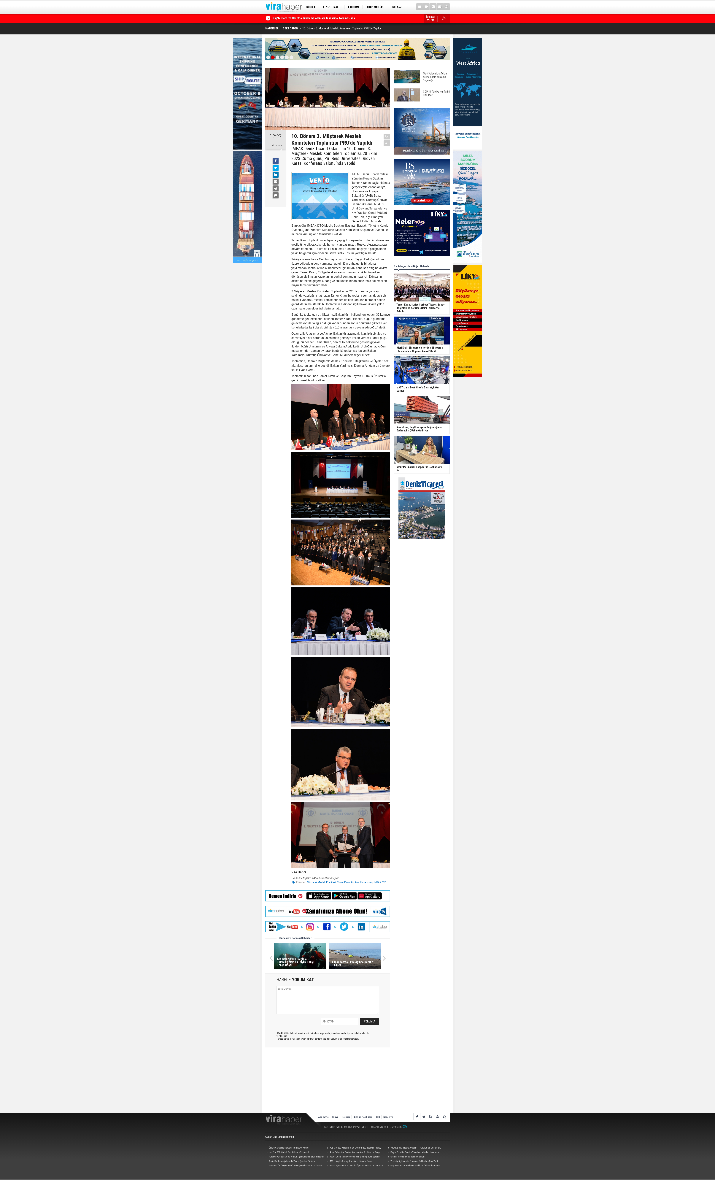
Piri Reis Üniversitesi (362, 882)
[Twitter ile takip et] (423, 1116)
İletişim (346, 1117)
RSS (378, 1117)
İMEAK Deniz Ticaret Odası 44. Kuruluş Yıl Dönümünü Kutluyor (311, 18)
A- (387, 143)
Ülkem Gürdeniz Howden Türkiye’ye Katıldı (289, 1147)
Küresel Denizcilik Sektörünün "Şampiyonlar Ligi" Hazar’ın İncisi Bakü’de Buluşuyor (294, 1157)
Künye (335, 1117)
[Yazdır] (276, 188)
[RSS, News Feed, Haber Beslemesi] (430, 1116)
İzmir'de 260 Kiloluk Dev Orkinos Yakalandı (289, 1152)
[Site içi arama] (446, 6)
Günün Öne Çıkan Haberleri (279, 1136)
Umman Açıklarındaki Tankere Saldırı (407, 1156)
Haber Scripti (395, 1127)
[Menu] (419, 6)
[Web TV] (426, 6)
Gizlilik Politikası (362, 1117)
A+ (387, 136)
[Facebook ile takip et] (416, 1116)
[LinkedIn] (276, 175)
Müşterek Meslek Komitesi (321, 882)
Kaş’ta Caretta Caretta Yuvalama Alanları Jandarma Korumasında (413, 1152)
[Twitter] (276, 168)
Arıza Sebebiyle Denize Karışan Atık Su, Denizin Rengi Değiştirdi (353, 1152)
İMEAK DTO (380, 882)
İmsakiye (388, 1117)
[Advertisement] (327, 1083)
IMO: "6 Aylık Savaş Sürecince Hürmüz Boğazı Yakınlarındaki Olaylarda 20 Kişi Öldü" (349, 1161)
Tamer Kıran (343, 882)
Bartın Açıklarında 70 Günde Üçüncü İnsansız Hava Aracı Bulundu (354, 1166)
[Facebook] (276, 161)
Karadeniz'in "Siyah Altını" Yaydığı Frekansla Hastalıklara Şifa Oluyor (293, 1166)
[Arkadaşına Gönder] (276, 182)
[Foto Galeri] (433, 6)
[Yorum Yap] (276, 195)
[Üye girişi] (437, 1116)
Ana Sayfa (323, 1117)
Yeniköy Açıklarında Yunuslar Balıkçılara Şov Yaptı (414, 1161)
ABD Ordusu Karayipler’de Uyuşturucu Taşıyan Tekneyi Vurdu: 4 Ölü (354, 1148)
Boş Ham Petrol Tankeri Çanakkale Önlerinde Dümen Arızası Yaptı (413, 1166)
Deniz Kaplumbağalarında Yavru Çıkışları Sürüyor (292, 1161)
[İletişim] (439, 6)
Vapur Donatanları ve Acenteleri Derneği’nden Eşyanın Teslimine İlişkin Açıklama (353, 1157)
